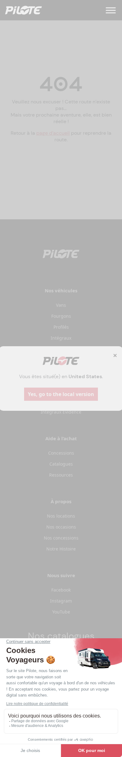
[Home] (23, 10)
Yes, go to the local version (61, 394)
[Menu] (111, 10)
